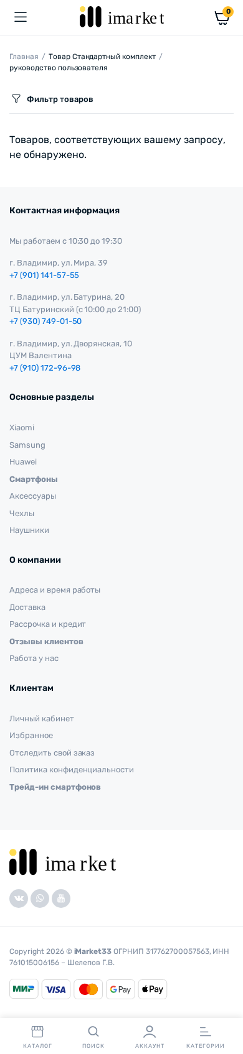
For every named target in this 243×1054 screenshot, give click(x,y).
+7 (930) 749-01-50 (45, 321)
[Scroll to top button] (223, 1004)
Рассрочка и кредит (47, 624)
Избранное (31, 735)
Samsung (27, 445)
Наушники (29, 530)
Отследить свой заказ (52, 752)
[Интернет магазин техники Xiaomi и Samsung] (122, 17)
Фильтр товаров (60, 99)
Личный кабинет (41, 718)
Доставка (27, 607)
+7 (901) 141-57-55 (44, 275)
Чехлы (21, 513)
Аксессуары (32, 496)
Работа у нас (34, 658)
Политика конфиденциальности (71, 769)
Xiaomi (21, 427)
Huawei (23, 461)
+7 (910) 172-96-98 (44, 367)
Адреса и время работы (54, 589)
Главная (24, 56)
